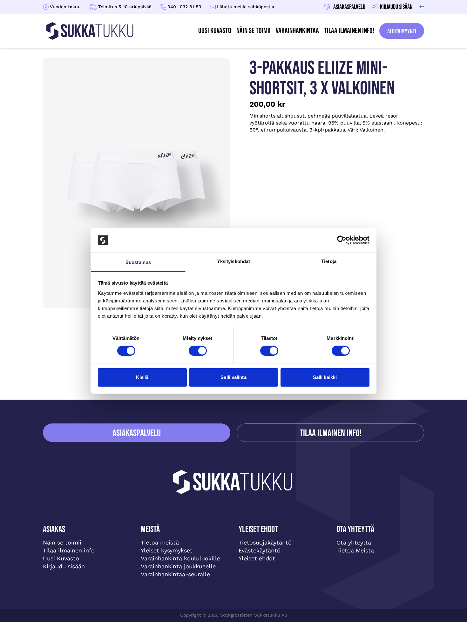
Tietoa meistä (160, 542)
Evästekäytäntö (260, 550)
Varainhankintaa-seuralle (175, 574)
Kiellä (142, 377)
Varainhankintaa (297, 30)
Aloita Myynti (401, 31)
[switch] (198, 351)
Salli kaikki (325, 377)
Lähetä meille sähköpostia (245, 6)
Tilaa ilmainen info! (349, 30)
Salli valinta (233, 377)
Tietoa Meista (355, 550)
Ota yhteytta (353, 542)
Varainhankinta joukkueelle (178, 566)
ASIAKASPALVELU (136, 433)
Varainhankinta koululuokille (180, 558)
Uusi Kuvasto (61, 558)
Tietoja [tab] (328, 261)
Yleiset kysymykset (167, 550)
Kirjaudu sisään (64, 566)
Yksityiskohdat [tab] (233, 261)
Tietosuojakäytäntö (265, 542)
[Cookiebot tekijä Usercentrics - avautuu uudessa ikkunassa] (341, 240)
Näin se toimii (253, 30)
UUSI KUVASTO (214, 30)
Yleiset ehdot (257, 558)
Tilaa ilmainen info (69, 550)
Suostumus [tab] (138, 262)
